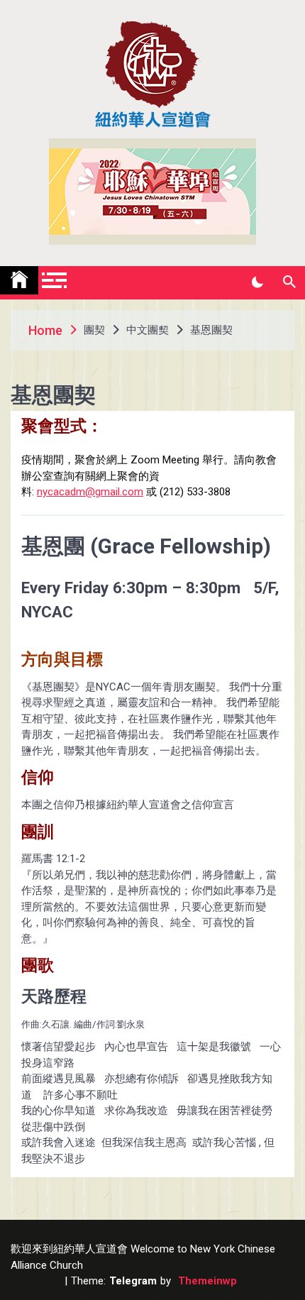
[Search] (289, 282)
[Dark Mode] (257, 282)
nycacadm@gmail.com (90, 491)
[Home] (19, 280)
